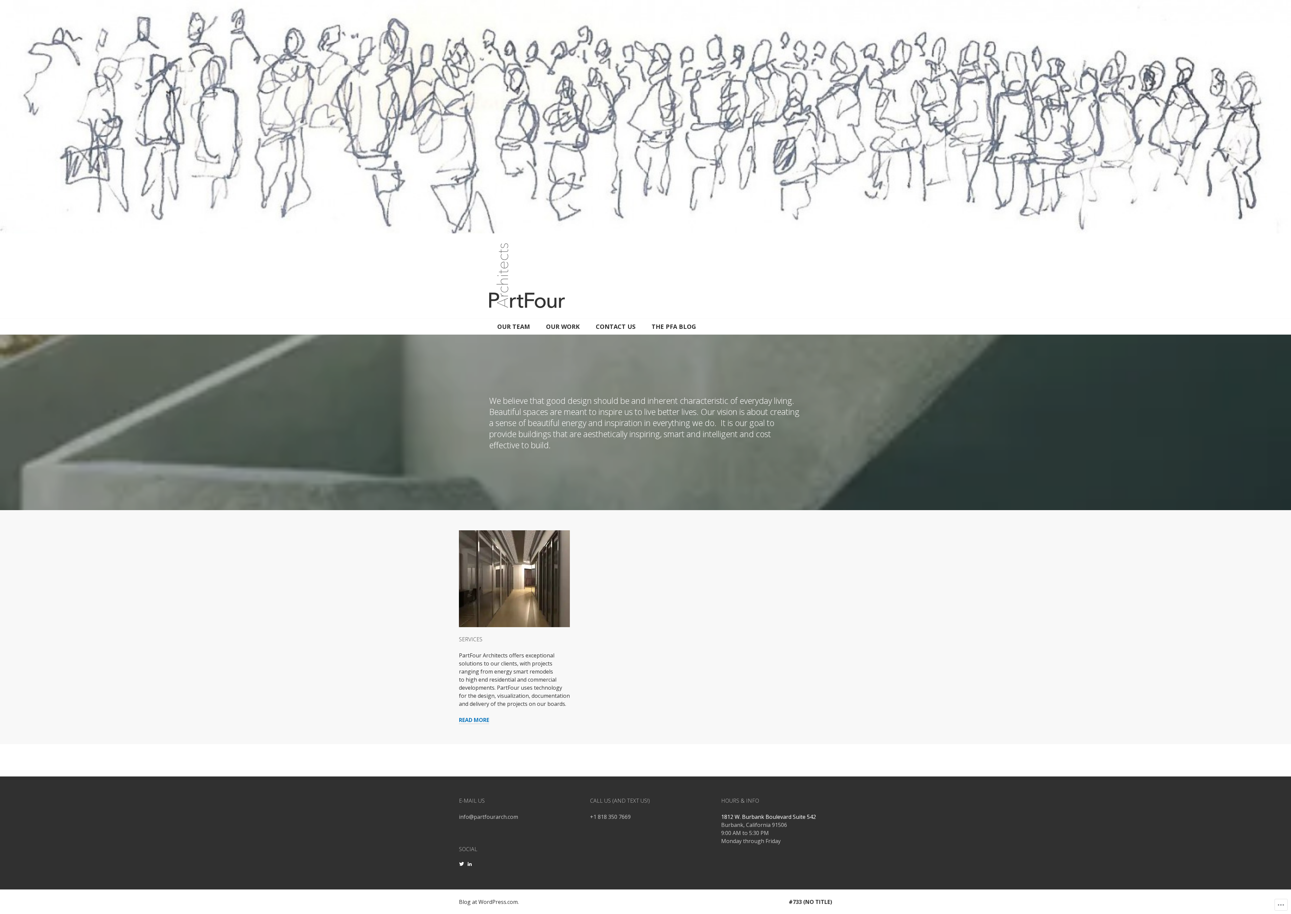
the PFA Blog (674, 326)
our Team (513, 326)
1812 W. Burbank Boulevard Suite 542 (768, 817)
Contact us (615, 326)
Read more (474, 720)
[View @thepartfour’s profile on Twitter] (461, 864)
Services (470, 639)
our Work (563, 326)
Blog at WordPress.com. (489, 902)
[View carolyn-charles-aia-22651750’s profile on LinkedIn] (469, 864)
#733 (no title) (810, 902)
